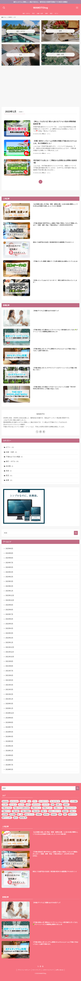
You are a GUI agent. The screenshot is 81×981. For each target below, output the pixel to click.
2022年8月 (9, 609)
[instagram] (40, 431)
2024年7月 (9, 562)
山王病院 (5, 814)
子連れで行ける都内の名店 (21, 808)
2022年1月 (9, 642)
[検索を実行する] (76, 533)
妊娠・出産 (11, 452)
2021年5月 (9, 680)
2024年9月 (9, 553)
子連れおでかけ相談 (14, 457)
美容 (8, 471)
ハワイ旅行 (74, 801)
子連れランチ (6, 811)
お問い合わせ (59, 970)
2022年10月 (10, 600)
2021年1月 (9, 699)
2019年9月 (9, 718)
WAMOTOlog (40, 8)
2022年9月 (9, 605)
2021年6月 (9, 675)
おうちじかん (14, 801)
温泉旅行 (53, 814)
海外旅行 (46, 814)
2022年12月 (10, 595)
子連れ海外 (36, 811)
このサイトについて (48, 970)
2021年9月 (9, 661)
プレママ (21, 804)
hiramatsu (5, 801)
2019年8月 (9, 722)
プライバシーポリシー (24, 970)
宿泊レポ (72, 811)
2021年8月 (9, 666)
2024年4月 (9, 572)
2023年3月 (9, 581)
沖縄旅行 (38, 814)
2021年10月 (10, 657)
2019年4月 (9, 736)
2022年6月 (9, 619)
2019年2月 (9, 746)
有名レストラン (29, 814)
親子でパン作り (6, 817)
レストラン (45, 804)
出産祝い (66, 804)
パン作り (5, 804)
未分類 (9, 466)
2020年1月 (9, 708)
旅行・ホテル (12, 461)
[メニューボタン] (77, 8)
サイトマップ (36, 970)
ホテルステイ (36, 804)
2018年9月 (9, 755)
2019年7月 (9, 727)
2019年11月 (10, 713)
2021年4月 (9, 685)
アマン (35, 801)
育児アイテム (72, 814)
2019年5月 (9, 732)
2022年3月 (9, 633)
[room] (44, 431)
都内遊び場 (23, 817)
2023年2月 (9, 586)
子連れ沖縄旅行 (25, 811)
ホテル (28, 804)
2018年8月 (9, 760)
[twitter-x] (37, 431)
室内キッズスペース (54, 811)
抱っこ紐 (20, 814)
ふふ (29, 801)
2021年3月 (9, 689)
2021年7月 (9, 671)
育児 (9, 475)
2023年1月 (9, 591)
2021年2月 (9, 694)
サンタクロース (54, 801)
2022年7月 (9, 614)
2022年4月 (9, 628)
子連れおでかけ (6, 808)
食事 (9, 480)
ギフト (10, 447)
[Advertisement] (40, 87)
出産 (52, 804)
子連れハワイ (58, 808)
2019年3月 (9, 741)
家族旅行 (65, 811)
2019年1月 (9, 750)
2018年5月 (9, 769)
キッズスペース (43, 801)
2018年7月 (9, 765)
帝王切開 (12, 814)
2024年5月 (9, 567)
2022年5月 (9, 624)
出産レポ (58, 804)
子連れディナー (47, 808)
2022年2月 (9, 638)
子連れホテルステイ (70, 808)
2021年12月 (10, 647)
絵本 (60, 814)
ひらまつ (23, 801)
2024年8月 (9, 558)
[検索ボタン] (4, 8)
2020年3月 (9, 703)
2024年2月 (9, 577)
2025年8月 (9, 548)
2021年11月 (10, 652)
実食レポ (44, 811)
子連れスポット (36, 808)
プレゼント (13, 804)
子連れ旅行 (15, 811)
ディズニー (65, 801)
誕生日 (16, 817)
